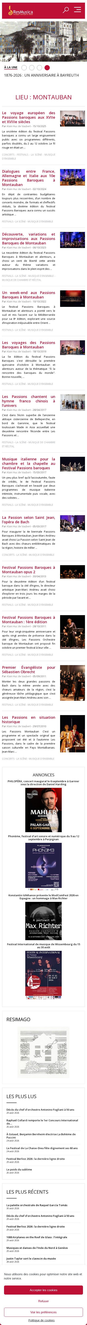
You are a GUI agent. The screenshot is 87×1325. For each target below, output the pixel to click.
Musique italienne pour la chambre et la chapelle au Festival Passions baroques (28, 463)
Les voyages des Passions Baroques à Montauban (28, 344)
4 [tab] (47, 67)
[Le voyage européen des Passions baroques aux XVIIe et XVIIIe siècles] (72, 119)
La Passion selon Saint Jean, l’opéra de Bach (28, 519)
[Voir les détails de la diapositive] (43, 41)
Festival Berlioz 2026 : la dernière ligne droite (35, 1226)
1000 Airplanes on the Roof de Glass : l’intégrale (36, 1237)
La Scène (36, 154)
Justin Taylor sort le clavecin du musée (31, 1258)
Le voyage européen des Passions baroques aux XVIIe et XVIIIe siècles (28, 117)
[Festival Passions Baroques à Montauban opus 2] (72, 572)
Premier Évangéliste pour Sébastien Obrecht (28, 669)
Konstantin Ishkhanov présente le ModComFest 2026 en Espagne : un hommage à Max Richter (43, 897)
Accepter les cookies (43, 1290)
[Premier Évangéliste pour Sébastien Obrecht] (72, 683)
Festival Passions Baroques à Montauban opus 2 (28, 569)
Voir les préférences (43, 1312)
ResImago (18, 1019)
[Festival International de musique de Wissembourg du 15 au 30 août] (43, 975)
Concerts (8, 154)
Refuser (43, 1301)
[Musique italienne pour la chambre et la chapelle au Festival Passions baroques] (72, 464)
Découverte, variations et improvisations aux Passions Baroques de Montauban (28, 238)
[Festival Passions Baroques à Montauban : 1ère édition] (72, 632)
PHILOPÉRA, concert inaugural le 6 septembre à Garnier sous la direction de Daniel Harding (43, 783)
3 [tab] (39, 67)
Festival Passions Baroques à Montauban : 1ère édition (28, 619)
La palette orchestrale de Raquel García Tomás (36, 1205)
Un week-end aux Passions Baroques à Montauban (28, 294)
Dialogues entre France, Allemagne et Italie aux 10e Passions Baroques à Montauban (28, 178)
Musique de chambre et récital (21, 280)
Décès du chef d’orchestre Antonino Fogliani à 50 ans (40, 1216)
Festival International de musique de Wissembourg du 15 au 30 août (43, 946)
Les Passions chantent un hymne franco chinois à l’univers (28, 401)
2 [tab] (31, 67)
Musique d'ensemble (40, 221)
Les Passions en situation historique (28, 719)
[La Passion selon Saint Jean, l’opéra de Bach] (72, 523)
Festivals (22, 154)
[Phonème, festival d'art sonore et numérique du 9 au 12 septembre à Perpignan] (43, 867)
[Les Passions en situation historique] (72, 733)
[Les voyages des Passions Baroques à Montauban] (72, 347)
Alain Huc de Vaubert (19, 126)
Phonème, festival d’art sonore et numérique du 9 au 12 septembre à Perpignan (43, 838)
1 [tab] (24, 67)
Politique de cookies (41, 1320)
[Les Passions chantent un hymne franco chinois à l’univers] (72, 402)
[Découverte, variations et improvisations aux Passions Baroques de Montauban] (72, 240)
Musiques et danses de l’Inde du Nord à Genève (37, 1248)
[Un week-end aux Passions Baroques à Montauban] (72, 298)
